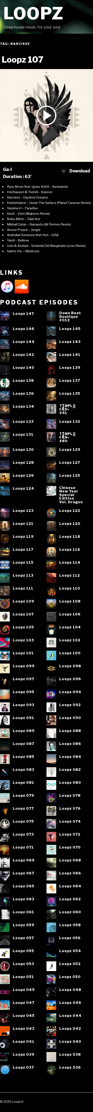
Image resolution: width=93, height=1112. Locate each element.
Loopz (33, 13)
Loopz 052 (70, 964)
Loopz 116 (69, 549)
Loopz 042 (70, 1028)
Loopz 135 (69, 393)
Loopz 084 (70, 757)
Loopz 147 (23, 313)
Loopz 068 (70, 860)
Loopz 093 (23, 705)
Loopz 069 (24, 860)
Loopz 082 (70, 769)
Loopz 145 (70, 329)
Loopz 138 (23, 380)
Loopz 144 (24, 342)
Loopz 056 (70, 938)
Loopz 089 (24, 731)
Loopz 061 (23, 912)
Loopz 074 (70, 821)
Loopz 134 (23, 406)
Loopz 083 (23, 769)
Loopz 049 (24, 990)
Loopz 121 (23, 523)
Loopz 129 (69, 449)
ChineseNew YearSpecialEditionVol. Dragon (71, 495)
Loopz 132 (69, 421)
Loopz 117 (23, 549)
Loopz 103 (23, 640)
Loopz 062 (70, 899)
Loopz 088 (70, 731)
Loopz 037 (23, 1067)
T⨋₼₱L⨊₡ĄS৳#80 (67, 437)
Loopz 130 (23, 449)
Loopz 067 (23, 873)
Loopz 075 (23, 821)
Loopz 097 (23, 679)
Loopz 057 (23, 938)
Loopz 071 (23, 847)
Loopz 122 (69, 511)
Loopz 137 (69, 380)
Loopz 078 (70, 795)
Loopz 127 (69, 462)
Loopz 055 (23, 951)
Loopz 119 (23, 536)
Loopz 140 (23, 367)
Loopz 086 (70, 744)
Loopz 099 (24, 666)
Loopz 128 (23, 462)
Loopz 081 (23, 782)
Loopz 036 (70, 1067)
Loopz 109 (23, 601)
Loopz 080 (70, 782)
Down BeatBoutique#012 (70, 316)
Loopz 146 (23, 329)
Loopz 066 (70, 873)
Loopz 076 (70, 808)
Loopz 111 (23, 588)
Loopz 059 (23, 925)
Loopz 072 (69, 834)
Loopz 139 (69, 367)
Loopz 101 (23, 653)
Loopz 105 (23, 627)
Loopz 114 (69, 562)
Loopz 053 (23, 964)
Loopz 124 (23, 488)
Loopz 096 (70, 679)
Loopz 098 (70, 666)
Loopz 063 (23, 899)
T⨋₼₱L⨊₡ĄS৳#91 (67, 409)
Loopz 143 (70, 342)
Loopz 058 (70, 925)
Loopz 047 (23, 1003)
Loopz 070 (70, 847)
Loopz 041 (23, 1041)
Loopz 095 (23, 692)
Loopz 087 (23, 744)
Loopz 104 (70, 627)
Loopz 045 (24, 1015)
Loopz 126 (23, 475)
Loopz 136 (23, 393)
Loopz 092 (70, 705)
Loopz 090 (70, 718)
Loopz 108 (70, 601)
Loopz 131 (23, 434)
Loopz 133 (23, 421)
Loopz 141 (69, 354)
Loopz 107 (23, 614)
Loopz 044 (70, 1015)
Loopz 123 (23, 511)
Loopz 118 (69, 536)
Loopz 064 (70, 886)
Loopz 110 (69, 588)
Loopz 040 (70, 1041)
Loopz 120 (69, 523)
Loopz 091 (23, 718)
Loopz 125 (69, 475)
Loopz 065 (23, 886)
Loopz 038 (70, 1054)
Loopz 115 (23, 562)
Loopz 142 (23, 354)
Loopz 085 (23, 757)
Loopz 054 (70, 951)
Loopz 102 (69, 640)
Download (79, 171)
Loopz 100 (70, 653)
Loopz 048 (70, 990)
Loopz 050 (70, 977)
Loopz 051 (23, 977)
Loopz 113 (23, 575)
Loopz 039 (23, 1054)
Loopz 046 (70, 1003)
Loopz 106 (70, 614)
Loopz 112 (69, 575)
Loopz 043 (24, 1028)
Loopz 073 (23, 834)
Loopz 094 (70, 692)
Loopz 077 (23, 808)
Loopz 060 (70, 912)
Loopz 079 (23, 795)
